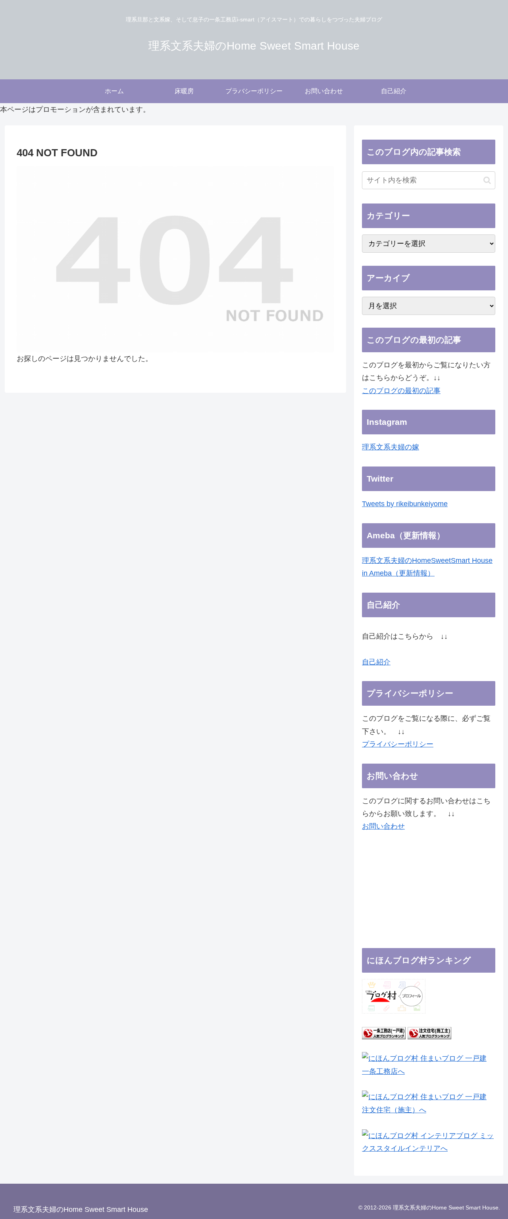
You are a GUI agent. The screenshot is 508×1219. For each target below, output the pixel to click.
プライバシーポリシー (397, 744)
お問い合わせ (383, 826)
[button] (487, 180)
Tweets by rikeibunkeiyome (405, 504)
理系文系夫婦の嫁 (390, 447)
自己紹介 (376, 662)
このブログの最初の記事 (401, 391)
